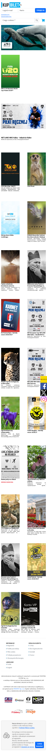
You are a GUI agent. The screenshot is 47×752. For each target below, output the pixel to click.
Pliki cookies (11, 652)
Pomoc (32, 655)
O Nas (32, 645)
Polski (9, 664)
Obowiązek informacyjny (15, 658)
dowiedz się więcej (27, 747)
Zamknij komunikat (39, 745)
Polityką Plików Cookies (27, 727)
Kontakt (32, 652)
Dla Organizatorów (36, 648)
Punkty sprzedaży (13, 648)
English (9, 667)
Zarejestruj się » (5, 15)
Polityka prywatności (14, 655)
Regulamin (10, 645)
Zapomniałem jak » (6, 17)
